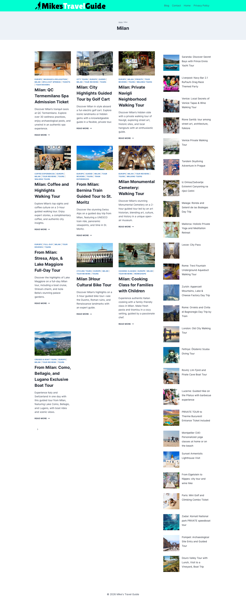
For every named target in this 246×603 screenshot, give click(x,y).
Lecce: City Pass (191, 244)
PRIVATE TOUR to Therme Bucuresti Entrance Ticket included (196, 416)
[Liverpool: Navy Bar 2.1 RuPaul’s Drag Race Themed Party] (171, 84)
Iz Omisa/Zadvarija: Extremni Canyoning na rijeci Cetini (195, 186)
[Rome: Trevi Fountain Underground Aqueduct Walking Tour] (171, 272)
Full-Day (48, 244)
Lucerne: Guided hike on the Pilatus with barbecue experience (196, 395)
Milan (38, 82)
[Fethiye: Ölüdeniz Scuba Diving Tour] (171, 355)
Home (187, 5)
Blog (166, 5)
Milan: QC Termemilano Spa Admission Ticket (52, 95)
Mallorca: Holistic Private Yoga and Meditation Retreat (196, 228)
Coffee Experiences (45, 174)
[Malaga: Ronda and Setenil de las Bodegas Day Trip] (171, 209)
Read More (42, 135)
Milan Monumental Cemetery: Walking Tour (137, 187)
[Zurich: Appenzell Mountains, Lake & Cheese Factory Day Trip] (171, 292)
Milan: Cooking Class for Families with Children (136, 284)
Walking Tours (144, 82)
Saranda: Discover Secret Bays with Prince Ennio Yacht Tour (196, 61)
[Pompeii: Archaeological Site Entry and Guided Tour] (171, 543)
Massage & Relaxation (55, 79)
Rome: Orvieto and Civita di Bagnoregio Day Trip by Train (196, 312)
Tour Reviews (43, 85)
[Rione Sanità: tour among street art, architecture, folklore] (171, 125)
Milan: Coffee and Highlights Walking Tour (52, 190)
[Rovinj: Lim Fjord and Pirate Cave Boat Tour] (171, 376)
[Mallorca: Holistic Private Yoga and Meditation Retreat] (171, 230)
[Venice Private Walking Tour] (171, 146)
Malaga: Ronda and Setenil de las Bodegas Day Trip (195, 207)
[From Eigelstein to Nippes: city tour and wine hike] (171, 480)
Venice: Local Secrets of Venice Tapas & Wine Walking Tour (195, 103)
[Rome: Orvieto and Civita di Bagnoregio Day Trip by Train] (171, 313)
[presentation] (53, 63)
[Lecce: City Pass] (171, 251)
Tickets (66, 82)
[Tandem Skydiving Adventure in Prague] (171, 167)
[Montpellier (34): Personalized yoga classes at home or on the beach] (171, 439)
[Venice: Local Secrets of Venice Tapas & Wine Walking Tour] (171, 104)
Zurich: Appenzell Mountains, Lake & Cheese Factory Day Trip (196, 291)
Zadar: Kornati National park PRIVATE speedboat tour (196, 520)
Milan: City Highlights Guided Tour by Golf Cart (94, 93)
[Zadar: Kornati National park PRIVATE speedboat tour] (171, 522)
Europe (38, 79)
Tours (103, 82)
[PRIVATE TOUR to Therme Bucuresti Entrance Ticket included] (171, 418)
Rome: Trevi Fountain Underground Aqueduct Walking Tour (195, 270)
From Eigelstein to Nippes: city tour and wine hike (194, 479)
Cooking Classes (127, 271)
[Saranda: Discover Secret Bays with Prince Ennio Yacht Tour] (171, 63)
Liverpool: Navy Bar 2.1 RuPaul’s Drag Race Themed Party (195, 82)
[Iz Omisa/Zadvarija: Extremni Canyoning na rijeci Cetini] (171, 188)
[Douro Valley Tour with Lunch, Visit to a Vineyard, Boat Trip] (171, 564)
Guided (102, 79)
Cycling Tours (84, 271)
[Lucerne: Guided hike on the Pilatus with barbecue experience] (171, 397)
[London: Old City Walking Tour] (171, 334)
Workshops (140, 274)
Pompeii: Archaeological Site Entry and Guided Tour (195, 541)
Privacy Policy (202, 5)
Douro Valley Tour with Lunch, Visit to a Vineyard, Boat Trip (195, 562)
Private (139, 79)
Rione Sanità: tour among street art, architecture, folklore (196, 124)
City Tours (82, 79)
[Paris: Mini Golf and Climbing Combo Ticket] (171, 501)
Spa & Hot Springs (51, 82)
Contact (176, 5)
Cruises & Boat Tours (46, 359)
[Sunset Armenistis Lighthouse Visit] (171, 459)
